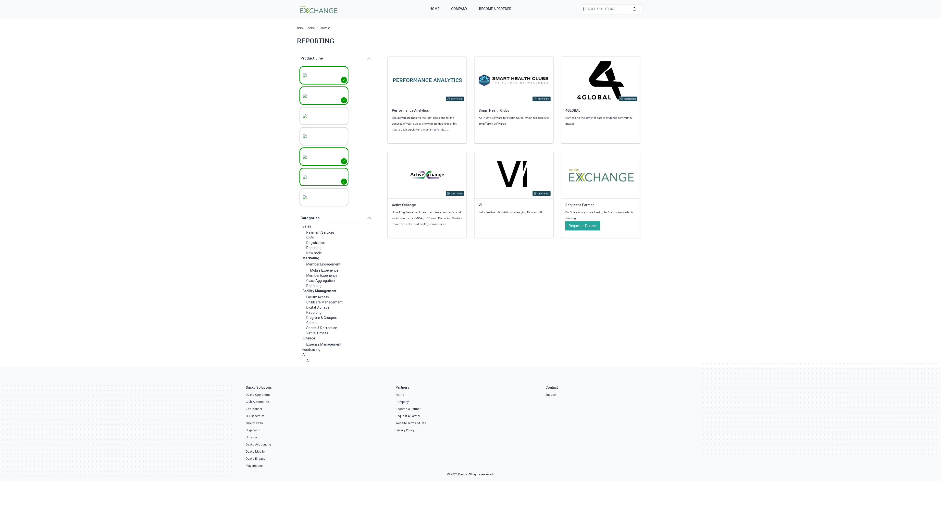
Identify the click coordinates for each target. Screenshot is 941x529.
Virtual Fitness (317, 333)
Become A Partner (495, 9)
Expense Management (323, 344)
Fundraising (311, 349)
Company (459, 9)
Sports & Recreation (321, 328)
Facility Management (319, 291)
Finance (308, 338)
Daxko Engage (255, 458)
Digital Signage (317, 307)
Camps (311, 323)
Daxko (462, 474)
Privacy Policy (405, 430)
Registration (315, 243)
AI (304, 355)
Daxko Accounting (258, 444)
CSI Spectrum (255, 416)
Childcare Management (324, 302)
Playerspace (254, 466)
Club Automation (257, 402)
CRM (310, 238)
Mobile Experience (324, 270)
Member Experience (321, 275)
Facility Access (317, 297)
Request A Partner (408, 416)
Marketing (310, 258)
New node (314, 253)
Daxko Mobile (255, 451)
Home (434, 9)
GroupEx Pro (254, 423)
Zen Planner (254, 409)
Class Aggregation (320, 281)
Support (550, 395)
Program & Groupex (321, 318)
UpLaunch (253, 437)
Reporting (314, 248)
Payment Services (320, 232)
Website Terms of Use (411, 423)
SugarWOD (253, 430)
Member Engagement (323, 264)
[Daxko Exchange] (318, 9)
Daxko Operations (258, 395)
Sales (306, 226)
